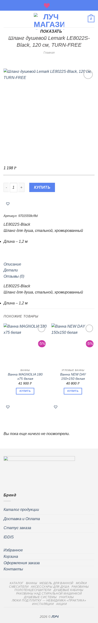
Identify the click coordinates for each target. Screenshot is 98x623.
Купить (42, 187)
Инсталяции (43, 604)
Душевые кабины (68, 590)
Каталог (16, 583)
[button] (8, 203)
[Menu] (6, 19)
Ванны (31, 583)
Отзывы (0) (14, 276)
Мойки (81, 583)
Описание (12, 264)
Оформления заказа (22, 563)
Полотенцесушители (33, 590)
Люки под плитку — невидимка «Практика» (49, 600)
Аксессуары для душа (50, 586)
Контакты (13, 569)
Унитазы (66, 597)
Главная (49, 52)
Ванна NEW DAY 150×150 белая (73, 376)
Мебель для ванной (56, 583)
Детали (11, 270)
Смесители (19, 586)
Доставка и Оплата (22, 519)
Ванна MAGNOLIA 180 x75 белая (25, 376)
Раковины (80, 586)
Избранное (13, 550)
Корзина (11, 556)
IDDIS (9, 537)
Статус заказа (17, 528)
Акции (61, 604)
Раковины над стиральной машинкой (49, 593)
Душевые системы (40, 597)
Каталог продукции (21, 510)
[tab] (49, 264)
